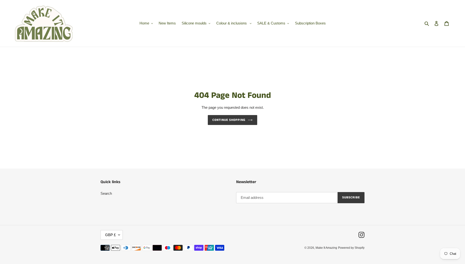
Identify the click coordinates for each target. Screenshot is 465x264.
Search (106, 193)
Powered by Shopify (351, 247)
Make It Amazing (326, 247)
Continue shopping (229, 120)
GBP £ (110, 235)
